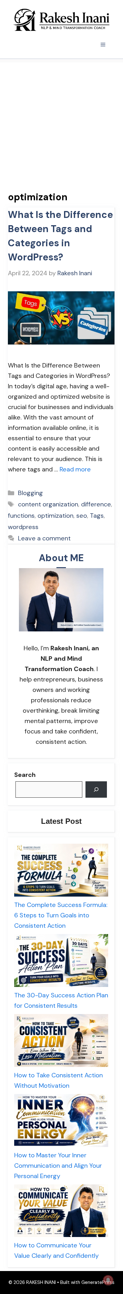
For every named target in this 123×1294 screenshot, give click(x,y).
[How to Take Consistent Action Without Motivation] (61, 1042)
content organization (48, 504)
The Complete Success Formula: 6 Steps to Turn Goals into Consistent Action (61, 915)
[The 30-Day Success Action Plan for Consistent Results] (61, 962)
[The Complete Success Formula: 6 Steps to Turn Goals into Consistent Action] (61, 872)
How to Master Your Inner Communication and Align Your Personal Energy (58, 1165)
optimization (55, 515)
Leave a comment (44, 538)
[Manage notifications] (108, 1280)
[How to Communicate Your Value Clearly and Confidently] (61, 1212)
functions (21, 515)
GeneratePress (97, 1282)
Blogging (30, 493)
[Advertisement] (61, 123)
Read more (75, 469)
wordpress (23, 527)
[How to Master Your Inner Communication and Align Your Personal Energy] (61, 1122)
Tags (97, 515)
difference (96, 504)
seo (81, 515)
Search (25, 775)
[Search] (96, 789)
